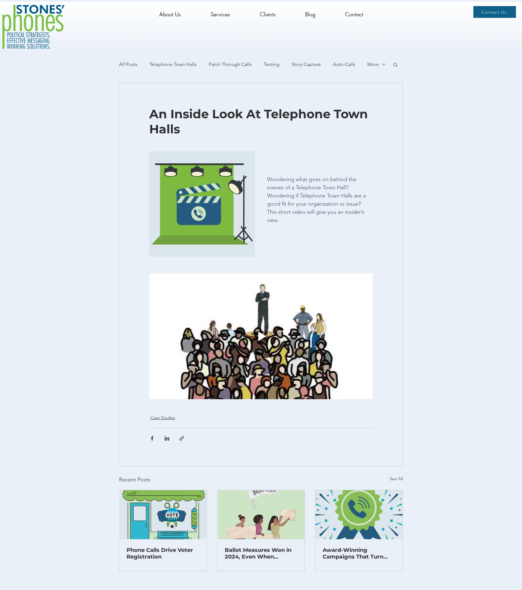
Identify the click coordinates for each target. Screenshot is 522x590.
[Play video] (261, 336)
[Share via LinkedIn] (167, 438)
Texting (271, 64)
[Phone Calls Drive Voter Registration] (163, 514)
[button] (395, 64)
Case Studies (162, 417)
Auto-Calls (344, 64)
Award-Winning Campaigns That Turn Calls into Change (353, 553)
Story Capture (306, 64)
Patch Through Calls (230, 64)
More (373, 64)
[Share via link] (182, 438)
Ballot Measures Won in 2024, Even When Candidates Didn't (258, 553)
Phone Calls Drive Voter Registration (160, 553)
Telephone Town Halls (173, 64)
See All (396, 478)
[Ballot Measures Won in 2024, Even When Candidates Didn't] (261, 514)
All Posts (128, 64)
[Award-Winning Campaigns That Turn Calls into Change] (359, 514)
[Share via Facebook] (152, 438)
